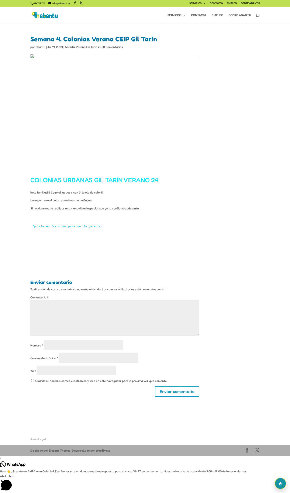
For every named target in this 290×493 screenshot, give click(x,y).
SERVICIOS (195, 3)
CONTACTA (216, 3)
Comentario (39, 297)
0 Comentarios (113, 47)
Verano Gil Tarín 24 (88, 47)
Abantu (70, 47)
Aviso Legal (38, 439)
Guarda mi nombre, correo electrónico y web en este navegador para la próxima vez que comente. (101, 381)
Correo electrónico (44, 358)
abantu (40, 47)
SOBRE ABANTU (250, 3)
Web (33, 371)
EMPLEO (232, 3)
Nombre (36, 345)
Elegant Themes (59, 450)
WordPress (103, 450)
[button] (145, 483)
